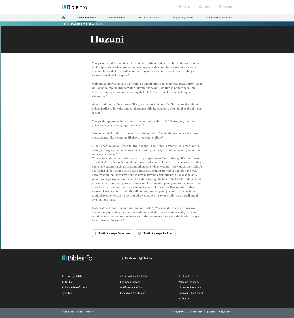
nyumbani (67, 293)
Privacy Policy (224, 311)
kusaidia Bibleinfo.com (133, 293)
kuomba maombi (116, 17)
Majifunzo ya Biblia (183, 17)
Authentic (183, 298)
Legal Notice (209, 311)
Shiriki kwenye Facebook (114, 233)
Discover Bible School (190, 293)
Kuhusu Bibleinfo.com (74, 287)
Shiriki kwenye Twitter (157, 233)
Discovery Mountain (189, 287)
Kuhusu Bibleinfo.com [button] (220, 17)
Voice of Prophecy (188, 282)
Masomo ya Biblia (86, 17)
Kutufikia (67, 282)
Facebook (130, 258)
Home (65, 24)
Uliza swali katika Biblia (149, 17)
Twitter (148, 258)
